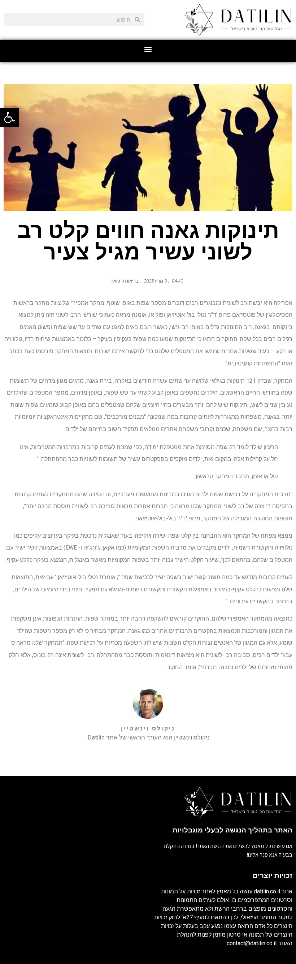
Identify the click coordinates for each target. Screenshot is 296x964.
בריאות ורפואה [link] (124, 281)
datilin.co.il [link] (267, 891)
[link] (9, 117)
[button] (148, 49)
